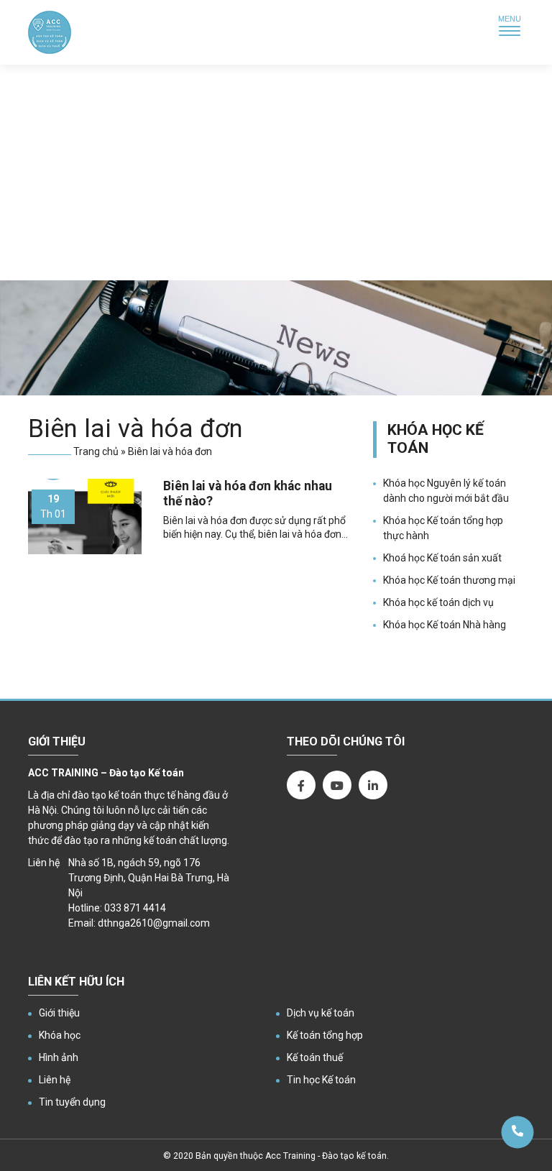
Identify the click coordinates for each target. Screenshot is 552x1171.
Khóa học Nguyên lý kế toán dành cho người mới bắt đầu (446, 490)
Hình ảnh (58, 1057)
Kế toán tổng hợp (325, 1035)
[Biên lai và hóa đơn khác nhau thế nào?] (85, 516)
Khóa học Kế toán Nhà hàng (444, 624)
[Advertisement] (276, 172)
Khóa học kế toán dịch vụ (438, 602)
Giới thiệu (59, 1013)
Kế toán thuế (315, 1057)
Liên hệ (54, 1079)
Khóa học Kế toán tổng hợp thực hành (443, 528)
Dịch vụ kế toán (320, 1013)
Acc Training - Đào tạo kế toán (326, 1156)
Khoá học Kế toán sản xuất (442, 558)
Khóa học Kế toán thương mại (449, 580)
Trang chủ (96, 451)
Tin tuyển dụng (72, 1102)
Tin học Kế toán (321, 1079)
